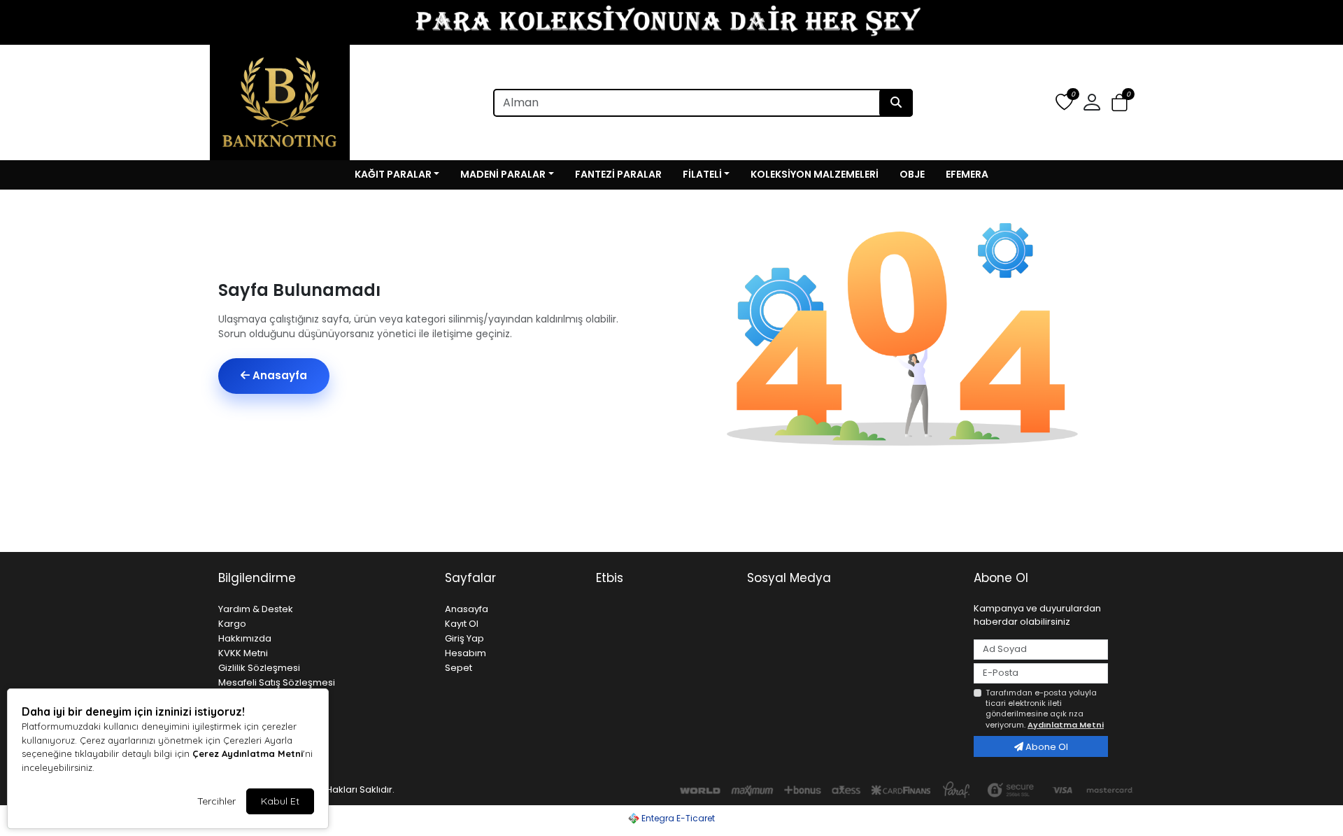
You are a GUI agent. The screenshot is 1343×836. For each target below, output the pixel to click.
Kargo (232, 623)
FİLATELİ (702, 174)
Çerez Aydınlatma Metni (247, 753)
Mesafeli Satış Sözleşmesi (276, 682)
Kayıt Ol (461, 623)
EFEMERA (967, 174)
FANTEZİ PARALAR (618, 174)
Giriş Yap (464, 638)
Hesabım (465, 653)
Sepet (458, 667)
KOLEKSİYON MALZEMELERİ (815, 174)
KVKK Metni (243, 653)
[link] (671, 22)
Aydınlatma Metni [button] (1066, 724)
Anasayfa (278, 375)
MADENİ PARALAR (503, 174)
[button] (1119, 103)
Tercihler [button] (216, 801)
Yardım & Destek (255, 609)
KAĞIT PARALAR (393, 174)
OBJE (912, 174)
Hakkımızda (244, 638)
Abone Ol (1045, 746)
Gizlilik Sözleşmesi (259, 667)
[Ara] (896, 103)
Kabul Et (280, 801)
